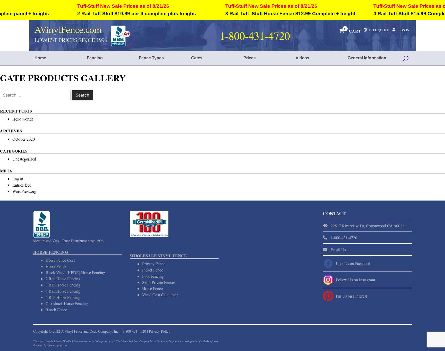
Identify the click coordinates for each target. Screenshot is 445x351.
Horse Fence (56, 266)
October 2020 (23, 139)
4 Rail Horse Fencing (63, 291)
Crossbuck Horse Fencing (67, 303)
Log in (17, 178)
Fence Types (151, 58)
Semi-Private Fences (158, 282)
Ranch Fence (56, 309)
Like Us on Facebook (353, 263)
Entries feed (21, 185)
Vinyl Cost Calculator (160, 294)
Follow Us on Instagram (355, 279)
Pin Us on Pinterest (351, 296)
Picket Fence (152, 270)
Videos (302, 58)
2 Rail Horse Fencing (63, 278)
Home (40, 58)
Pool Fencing (153, 276)
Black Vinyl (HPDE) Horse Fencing (75, 272)
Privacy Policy (159, 331)
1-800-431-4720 (134, 331)
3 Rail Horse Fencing (63, 285)
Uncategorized (24, 159)
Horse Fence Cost (60, 260)
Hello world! (22, 119)
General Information (367, 58)
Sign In (403, 30)
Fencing (95, 58)
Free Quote (379, 30)
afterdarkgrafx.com (57, 345)
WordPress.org (24, 191)
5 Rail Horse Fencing (63, 297)
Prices (249, 58)
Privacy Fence (153, 263)
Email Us (338, 249)
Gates (196, 58)
